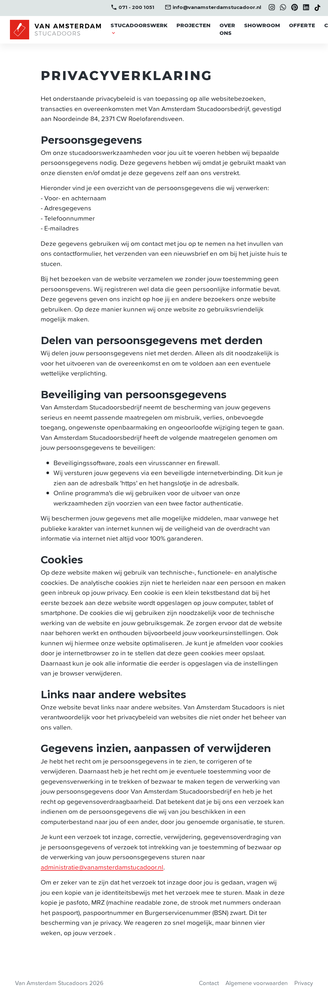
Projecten (193, 25)
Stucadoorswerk (139, 25)
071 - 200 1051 (132, 7)
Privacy (303, 983)
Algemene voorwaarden (257, 983)
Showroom (262, 25)
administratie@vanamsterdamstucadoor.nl (102, 867)
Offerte (302, 25)
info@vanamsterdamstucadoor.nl (213, 7)
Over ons (227, 29)
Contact (209, 983)
